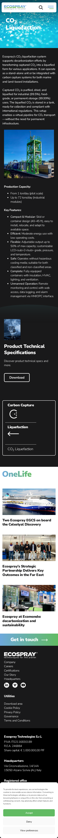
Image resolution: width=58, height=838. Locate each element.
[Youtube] (23, 685)
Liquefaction (18, 427)
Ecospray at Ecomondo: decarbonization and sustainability (21, 620)
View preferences (29, 830)
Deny (29, 821)
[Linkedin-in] (6, 685)
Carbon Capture (21, 405)
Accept (29, 812)
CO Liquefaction (20, 449)
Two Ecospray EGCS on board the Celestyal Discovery (26, 522)
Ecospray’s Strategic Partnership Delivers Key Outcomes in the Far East (23, 570)
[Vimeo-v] (15, 685)
